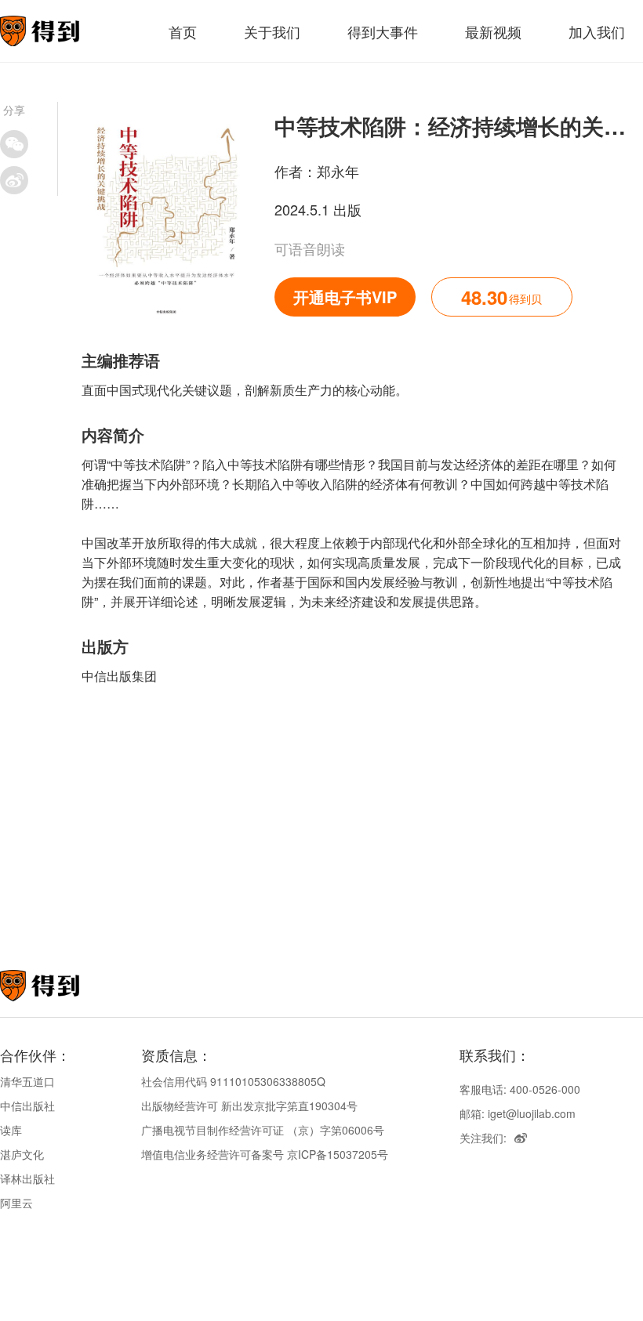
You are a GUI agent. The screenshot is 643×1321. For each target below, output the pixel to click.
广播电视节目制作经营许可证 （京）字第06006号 (262, 1130)
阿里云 (16, 1203)
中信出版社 (27, 1105)
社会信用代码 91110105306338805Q (233, 1081)
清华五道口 (27, 1081)
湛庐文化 (22, 1154)
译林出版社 (27, 1178)
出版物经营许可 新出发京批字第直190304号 (249, 1105)
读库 (11, 1130)
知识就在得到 (61, 985)
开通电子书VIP (345, 296)
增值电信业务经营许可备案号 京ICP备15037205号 (264, 1154)
